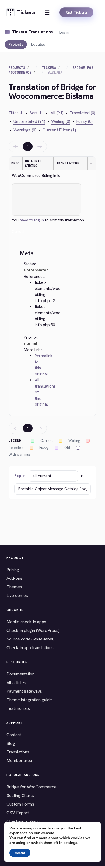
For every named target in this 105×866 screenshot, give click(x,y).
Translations (17, 752)
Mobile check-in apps (26, 622)
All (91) (57, 113)
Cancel (18, 231)
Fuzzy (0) (84, 121)
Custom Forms (20, 804)
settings (70, 842)
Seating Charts (20, 795)
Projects (16, 44)
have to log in (32, 220)
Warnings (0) (24, 130)
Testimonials (18, 708)
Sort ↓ (36, 113)
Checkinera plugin (23, 821)
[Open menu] (47, 12)
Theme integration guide (29, 700)
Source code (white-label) (30, 639)
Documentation (20, 674)
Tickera (49, 68)
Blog (10, 743)
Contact (13, 735)
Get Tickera (76, 12)
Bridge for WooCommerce (31, 787)
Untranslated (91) (29, 121)
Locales (38, 44)
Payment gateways (24, 691)
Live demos (17, 595)
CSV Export (17, 812)
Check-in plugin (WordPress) (33, 630)
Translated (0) (82, 113)
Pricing (12, 569)
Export (20, 475)
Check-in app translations (30, 647)
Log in (64, 32)
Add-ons (14, 578)
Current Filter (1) (59, 130)
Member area (19, 760)
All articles (16, 682)
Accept (20, 853)
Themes (14, 587)
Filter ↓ (16, 113)
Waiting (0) (60, 121)
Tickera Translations (32, 32)
